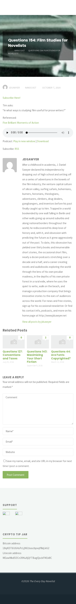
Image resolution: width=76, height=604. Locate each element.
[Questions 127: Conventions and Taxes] (14, 341)
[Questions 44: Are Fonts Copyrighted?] (62, 341)
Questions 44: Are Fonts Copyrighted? (61, 355)
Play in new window (24, 141)
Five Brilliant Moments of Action (21, 122)
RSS (17, 148)
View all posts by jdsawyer (36, 321)
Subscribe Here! (11, 97)
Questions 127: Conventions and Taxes (13, 355)
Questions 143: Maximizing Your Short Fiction (37, 357)
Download (43, 141)
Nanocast (19, 50)
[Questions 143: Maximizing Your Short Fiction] (38, 341)
